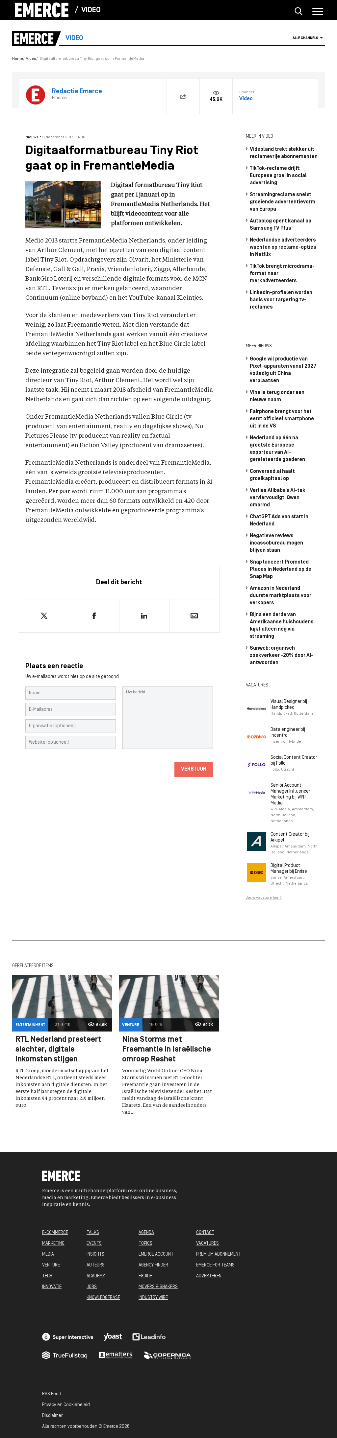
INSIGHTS (95, 1254)
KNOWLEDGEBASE (103, 1297)
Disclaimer (52, 1415)
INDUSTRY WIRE (153, 1297)
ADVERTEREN (208, 1276)
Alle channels (305, 38)
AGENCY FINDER (153, 1265)
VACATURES (207, 1243)
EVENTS (94, 1243)
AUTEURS (96, 1265)
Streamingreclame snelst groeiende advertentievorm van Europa (282, 202)
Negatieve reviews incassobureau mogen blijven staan (276, 543)
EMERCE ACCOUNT (156, 1254)
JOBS (92, 1287)
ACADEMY (96, 1276)
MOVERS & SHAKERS (158, 1287)
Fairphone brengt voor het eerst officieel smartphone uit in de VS (282, 419)
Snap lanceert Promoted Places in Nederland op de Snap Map (280, 569)
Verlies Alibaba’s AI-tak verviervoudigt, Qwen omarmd (277, 498)
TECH (47, 1276)
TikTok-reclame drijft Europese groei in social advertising (278, 176)
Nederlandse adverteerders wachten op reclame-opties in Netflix (283, 247)
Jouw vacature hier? (264, 898)
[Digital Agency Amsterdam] (67, 1337)
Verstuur (193, 769)
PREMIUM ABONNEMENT (218, 1254)
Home (17, 59)
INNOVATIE (52, 1287)
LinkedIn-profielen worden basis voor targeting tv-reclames (281, 300)
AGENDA (146, 1232)
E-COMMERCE (55, 1232)
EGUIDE (145, 1276)
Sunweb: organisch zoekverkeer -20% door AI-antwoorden (281, 655)
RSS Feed (51, 1394)
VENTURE (51, 1265)
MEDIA (48, 1254)
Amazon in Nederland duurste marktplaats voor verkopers (280, 596)
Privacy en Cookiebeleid (66, 1405)
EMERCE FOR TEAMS (215, 1265)
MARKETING (53, 1243)
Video (91, 10)
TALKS (93, 1232)
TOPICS (145, 1243)
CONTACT (205, 1232)
